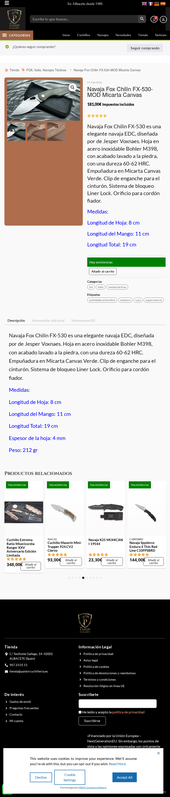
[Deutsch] (156, 3)
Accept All (124, 777)
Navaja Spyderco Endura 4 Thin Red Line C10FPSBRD (143, 546)
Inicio (66, 35)
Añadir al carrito (102, 271)
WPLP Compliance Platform (92, 787)
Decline (41, 777)
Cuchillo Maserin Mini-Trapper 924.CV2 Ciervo (65, 546)
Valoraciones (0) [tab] (83, 320)
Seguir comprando (145, 48)
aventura (125, 300)
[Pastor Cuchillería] (14, 19)
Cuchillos (83, 35)
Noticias (160, 35)
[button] (4, 34)
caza (138, 300)
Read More (117, 764)
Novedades (123, 35)
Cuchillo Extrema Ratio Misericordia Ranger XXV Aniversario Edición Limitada (21, 547)
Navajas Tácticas (117, 287)
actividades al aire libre (102, 300)
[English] (144, 3)
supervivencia (154, 300)
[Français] (150, 3)
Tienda (143, 35)
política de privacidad (128, 712)
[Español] (162, 3)
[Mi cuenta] (163, 19)
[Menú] (6, 2)
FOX (91, 287)
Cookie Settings (70, 777)
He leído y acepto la (113, 712)
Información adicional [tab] (48, 320)
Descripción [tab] (16, 320)
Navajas (102, 35)
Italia (100, 287)
